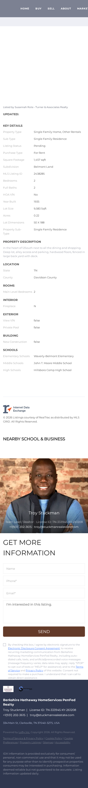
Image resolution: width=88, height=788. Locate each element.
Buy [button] (38, 8)
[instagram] (13, 780)
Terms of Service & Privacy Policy (23, 738)
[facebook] (5, 780)
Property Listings (30, 742)
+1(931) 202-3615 (20, 527)
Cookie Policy (53, 738)
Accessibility (62, 742)
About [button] (66, 8)
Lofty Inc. (24, 732)
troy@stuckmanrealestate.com (52, 715)
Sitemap (48, 742)
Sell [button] (51, 8)
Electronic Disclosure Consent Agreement (34, 648)
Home (24, 8)
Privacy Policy (34, 670)
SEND (44, 631)
